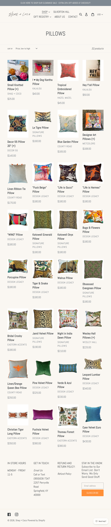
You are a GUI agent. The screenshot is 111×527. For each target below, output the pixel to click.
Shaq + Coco (21, 520)
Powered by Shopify (36, 520)
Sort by (10, 49)
